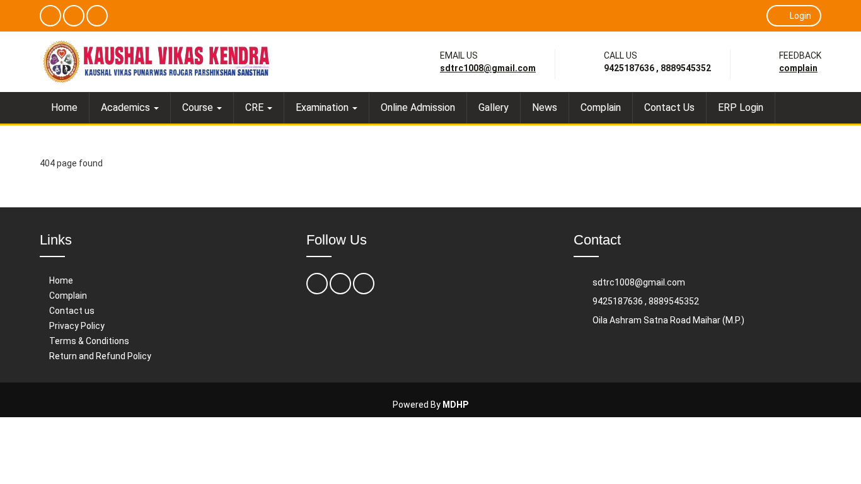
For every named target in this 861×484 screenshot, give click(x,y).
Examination (323, 107)
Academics (127, 107)
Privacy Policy (77, 326)
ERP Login (740, 107)
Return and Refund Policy (100, 356)
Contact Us (669, 107)
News (544, 107)
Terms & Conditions (89, 341)
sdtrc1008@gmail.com (488, 68)
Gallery (493, 107)
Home (64, 107)
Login (800, 16)
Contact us (72, 311)
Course (199, 107)
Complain (798, 68)
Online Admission (418, 107)
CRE (255, 107)
